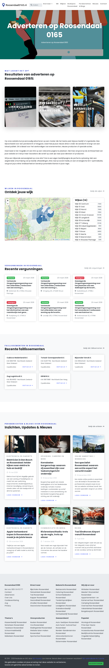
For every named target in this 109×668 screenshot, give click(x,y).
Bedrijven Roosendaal (72, 5)
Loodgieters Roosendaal (66, 605)
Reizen (78, 528)
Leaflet (56, 239)
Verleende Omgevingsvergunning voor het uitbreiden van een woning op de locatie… (53, 308)
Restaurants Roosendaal (66, 589)
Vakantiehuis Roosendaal (91, 608)
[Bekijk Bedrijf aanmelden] (88, 107)
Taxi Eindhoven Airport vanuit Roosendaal (87, 533)
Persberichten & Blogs (85, 5)
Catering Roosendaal (64, 592)
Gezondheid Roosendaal (40, 600)
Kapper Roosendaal (38, 597)
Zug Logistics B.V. (14, 376)
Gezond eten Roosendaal (40, 605)
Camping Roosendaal (90, 603)
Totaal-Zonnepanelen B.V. (53, 357)
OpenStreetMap (65, 239)
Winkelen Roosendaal (90, 589)
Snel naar (47, 4)
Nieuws (95, 4)
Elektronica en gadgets (19, 456)
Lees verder (13, 495)
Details (27, 367)
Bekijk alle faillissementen (92, 348)
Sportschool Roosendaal (40, 636)
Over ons (8, 597)
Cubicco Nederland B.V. (17, 357)
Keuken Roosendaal (38, 622)
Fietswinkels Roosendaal (40, 592)
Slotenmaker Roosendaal (66, 641)
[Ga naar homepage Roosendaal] (14, 5)
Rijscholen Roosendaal (39, 589)
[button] (7, 200)
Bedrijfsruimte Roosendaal (92, 633)
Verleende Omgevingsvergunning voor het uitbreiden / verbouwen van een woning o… (19, 284)
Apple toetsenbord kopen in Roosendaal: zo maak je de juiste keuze (20, 534)
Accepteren (96, 663)
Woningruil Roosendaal (90, 622)
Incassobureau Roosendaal (92, 630)
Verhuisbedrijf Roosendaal (66, 614)
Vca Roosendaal (37, 625)
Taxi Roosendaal (37, 595)
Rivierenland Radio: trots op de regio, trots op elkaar (54, 534)
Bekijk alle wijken (96, 191)
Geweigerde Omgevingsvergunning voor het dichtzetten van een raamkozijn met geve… (19, 308)
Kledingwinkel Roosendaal (41, 628)
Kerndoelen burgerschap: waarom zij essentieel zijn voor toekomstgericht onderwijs (53, 468)
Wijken (63, 4)
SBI (57, 4)
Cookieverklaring (12, 600)
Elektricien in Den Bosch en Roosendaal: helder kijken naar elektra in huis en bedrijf (19, 464)
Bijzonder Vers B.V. (83, 357)
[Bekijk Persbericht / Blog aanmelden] (54, 107)
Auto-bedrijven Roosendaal (67, 622)
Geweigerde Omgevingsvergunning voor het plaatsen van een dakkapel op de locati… (87, 284)
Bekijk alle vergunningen (93, 268)
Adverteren (9, 595)
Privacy (8, 605)
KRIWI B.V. (45, 376)
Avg (6, 603)
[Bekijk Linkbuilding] (20, 107)
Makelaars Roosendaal (14, 636)
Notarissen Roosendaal (14, 625)
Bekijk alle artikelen (95, 426)
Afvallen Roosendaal (38, 603)
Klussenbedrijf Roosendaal (16, 622)
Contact (103, 4)
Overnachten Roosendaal (92, 605)
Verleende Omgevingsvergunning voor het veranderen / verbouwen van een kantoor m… (87, 308)
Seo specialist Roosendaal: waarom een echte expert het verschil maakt (86, 466)
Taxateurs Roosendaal (14, 628)
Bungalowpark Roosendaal (92, 611)
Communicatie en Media (53, 528)
